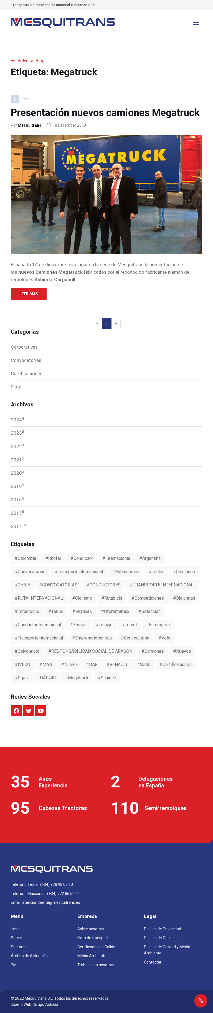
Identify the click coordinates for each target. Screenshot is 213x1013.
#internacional (116, 558)
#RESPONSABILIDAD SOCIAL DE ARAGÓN (90, 651)
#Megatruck (76, 677)
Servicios (19, 938)
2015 (17, 513)
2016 (17, 499)
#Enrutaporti (158, 624)
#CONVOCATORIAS (58, 585)
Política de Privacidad (162, 929)
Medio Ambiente (91, 956)
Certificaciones (26, 373)
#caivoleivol (27, 651)
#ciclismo (82, 598)
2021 (17, 459)
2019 (17, 486)
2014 (18, 526)
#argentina (150, 558)
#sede (143, 664)
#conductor (81, 558)
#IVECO (22, 664)
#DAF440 (46, 677)
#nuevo (69, 664)
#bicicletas (184, 598)
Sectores (19, 947)
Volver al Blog (30, 60)
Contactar (152, 962)
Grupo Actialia (46, 1004)
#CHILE (22, 585)
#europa (78, 624)
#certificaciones (175, 664)
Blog (15, 965)
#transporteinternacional (79, 571)
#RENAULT (117, 664)
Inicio (15, 929)
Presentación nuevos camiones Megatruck (105, 113)
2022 (17, 446)
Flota (16, 387)
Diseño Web (21, 1004)
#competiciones (147, 598)
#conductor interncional (38, 624)
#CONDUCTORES (104, 585)
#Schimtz (107, 677)
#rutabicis (111, 598)
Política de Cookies (160, 938)
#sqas (21, 677)
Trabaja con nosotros (95, 965)
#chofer (53, 558)
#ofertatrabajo (115, 611)
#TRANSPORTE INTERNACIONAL (162, 585)
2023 (17, 433)
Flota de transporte (94, 938)
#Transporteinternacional (39, 638)
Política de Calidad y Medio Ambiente (167, 950)
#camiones (152, 651)
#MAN (45, 664)
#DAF (91, 664)
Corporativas (24, 347)
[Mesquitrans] (63, 23)
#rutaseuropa (126, 571)
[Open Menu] (196, 22)
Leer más (28, 294)
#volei (164, 638)
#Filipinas (82, 611)
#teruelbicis (27, 611)
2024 (17, 419)
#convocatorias (30, 571)
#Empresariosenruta (92, 638)
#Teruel (129, 624)
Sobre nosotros (90, 929)
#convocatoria (135, 638)
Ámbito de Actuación (29, 956)
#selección (149, 611)
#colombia (25, 558)
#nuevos (182, 651)
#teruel (55, 611)
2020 (17, 473)
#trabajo (104, 624)
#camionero (185, 571)
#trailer (156, 571)
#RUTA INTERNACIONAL (39, 598)
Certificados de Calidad (97, 947)
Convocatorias (26, 360)
